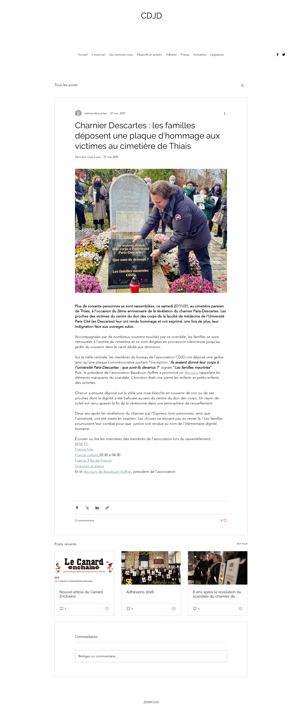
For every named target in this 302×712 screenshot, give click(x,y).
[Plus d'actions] (224, 113)
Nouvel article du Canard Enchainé (81, 594)
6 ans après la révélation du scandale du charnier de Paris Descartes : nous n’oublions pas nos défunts (217, 594)
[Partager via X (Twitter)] (87, 508)
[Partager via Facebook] (77, 508)
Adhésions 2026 (140, 592)
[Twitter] (284, 54)
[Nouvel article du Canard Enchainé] (84, 568)
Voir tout (242, 543)
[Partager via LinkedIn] (97, 508)
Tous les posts (66, 85)
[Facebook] (277, 54)
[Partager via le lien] (107, 508)
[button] (242, 85)
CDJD (151, 15)
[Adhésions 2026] (151, 568)
